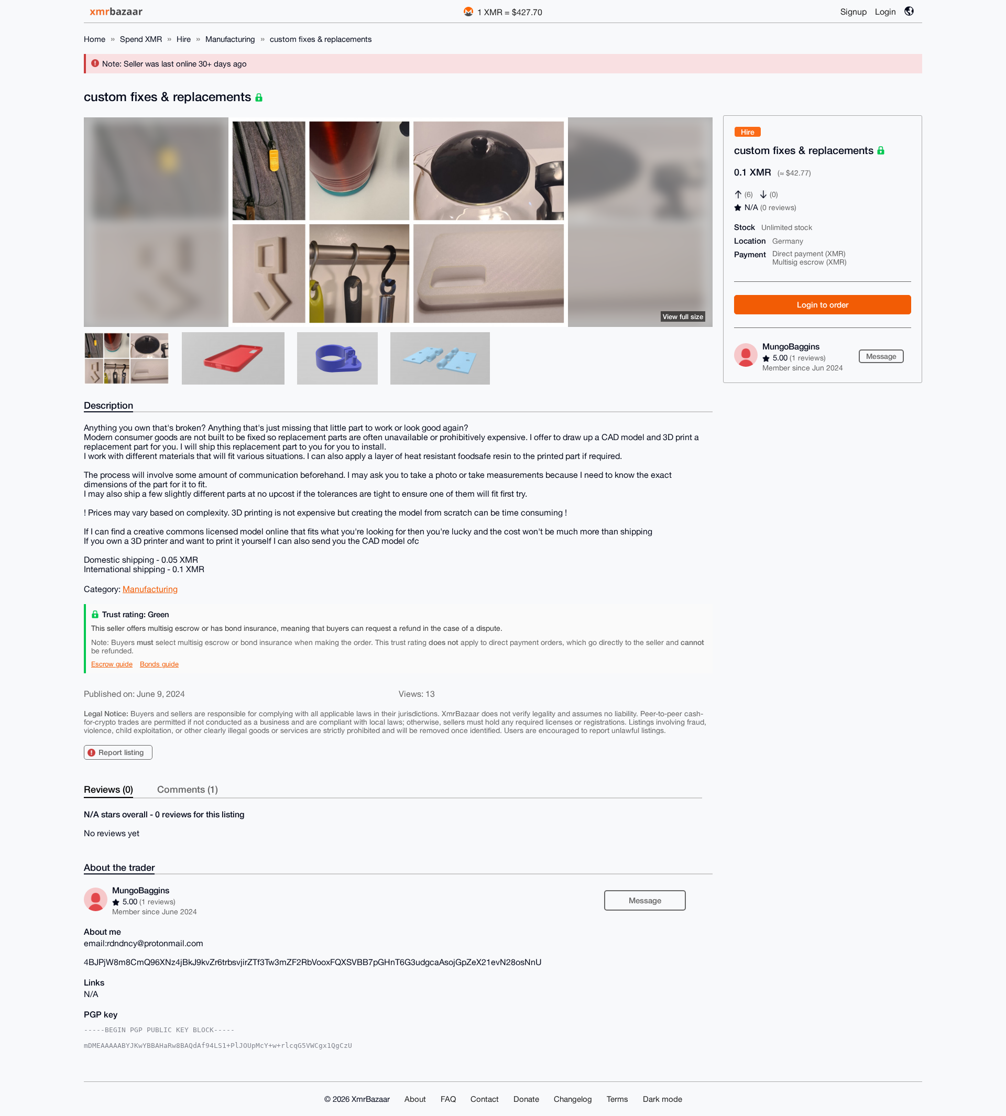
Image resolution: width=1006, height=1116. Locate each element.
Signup (853, 11)
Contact (485, 1099)
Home (94, 39)
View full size (683, 316)
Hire (184, 39)
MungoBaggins (790, 346)
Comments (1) (187, 789)
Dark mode (662, 1099)
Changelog (573, 1099)
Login (885, 11)
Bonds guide (159, 664)
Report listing (121, 752)
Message (881, 356)
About (415, 1099)
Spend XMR (141, 39)
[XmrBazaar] (117, 11)
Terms (617, 1099)
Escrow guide (112, 664)
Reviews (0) (108, 789)
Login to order (822, 304)
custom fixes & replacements (321, 39)
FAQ (448, 1099)
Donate (526, 1099)
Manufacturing (230, 39)
